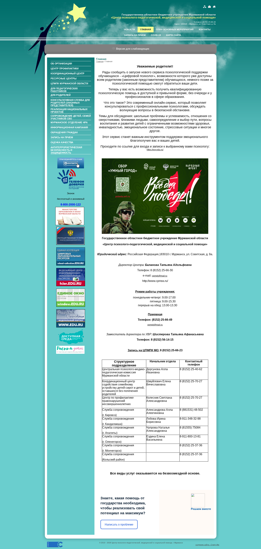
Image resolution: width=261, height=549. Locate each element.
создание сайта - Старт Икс (207, 545)
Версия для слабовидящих (132, 48)
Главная (100, 61)
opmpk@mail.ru (159, 276)
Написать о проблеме (119, 524)
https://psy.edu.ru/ (155, 149)
